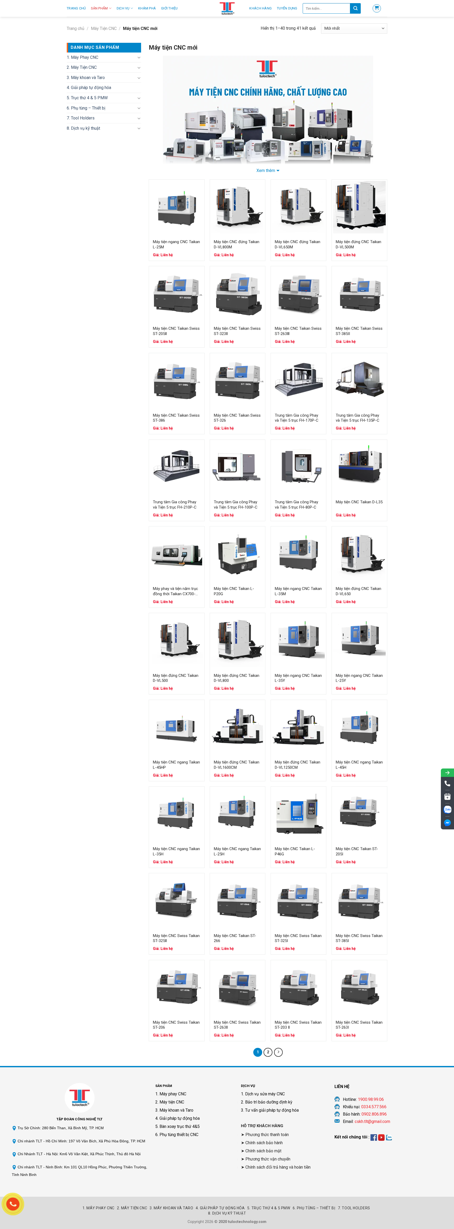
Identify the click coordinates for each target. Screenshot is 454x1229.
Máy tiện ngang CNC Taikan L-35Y (298, 678)
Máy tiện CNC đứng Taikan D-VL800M (236, 244)
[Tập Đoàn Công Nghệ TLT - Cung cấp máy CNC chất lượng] (227, 8)
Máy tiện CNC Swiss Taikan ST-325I (298, 938)
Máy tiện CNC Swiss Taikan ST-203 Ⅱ (298, 1025)
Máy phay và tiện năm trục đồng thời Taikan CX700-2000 (175, 591)
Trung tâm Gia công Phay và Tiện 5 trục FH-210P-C (175, 505)
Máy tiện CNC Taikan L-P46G (295, 851)
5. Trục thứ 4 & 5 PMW (87, 97)
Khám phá (147, 8)
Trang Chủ (76, 8)
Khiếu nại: (364, 1106)
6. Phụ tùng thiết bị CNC (176, 1134)
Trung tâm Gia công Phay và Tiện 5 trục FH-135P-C (357, 418)
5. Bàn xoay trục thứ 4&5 (177, 1126)
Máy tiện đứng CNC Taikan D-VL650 (358, 591)
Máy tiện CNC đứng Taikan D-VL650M (297, 244)
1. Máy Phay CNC (82, 57)
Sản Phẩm (99, 8)
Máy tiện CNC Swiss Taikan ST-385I (359, 938)
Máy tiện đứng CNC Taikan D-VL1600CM (236, 765)
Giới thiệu (169, 8)
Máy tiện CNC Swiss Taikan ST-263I (359, 1025)
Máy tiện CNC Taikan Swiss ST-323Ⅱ (237, 331)
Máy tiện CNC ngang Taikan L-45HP (176, 765)
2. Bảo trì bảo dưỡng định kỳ (266, 1102)
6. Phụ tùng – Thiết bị (86, 108)
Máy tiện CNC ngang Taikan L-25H (237, 851)
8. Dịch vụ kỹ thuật (83, 128)
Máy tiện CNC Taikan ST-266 (235, 938)
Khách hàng (260, 8)
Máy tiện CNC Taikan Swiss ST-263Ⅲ (298, 331)
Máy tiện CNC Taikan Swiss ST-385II (359, 331)
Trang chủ (75, 28)
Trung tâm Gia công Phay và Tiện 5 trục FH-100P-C (235, 505)
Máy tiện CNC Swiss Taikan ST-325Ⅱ (176, 938)
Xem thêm (265, 170)
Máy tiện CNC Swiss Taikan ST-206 (176, 1025)
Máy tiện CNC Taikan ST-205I (357, 851)
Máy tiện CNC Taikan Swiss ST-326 (237, 418)
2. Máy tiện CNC (169, 1102)
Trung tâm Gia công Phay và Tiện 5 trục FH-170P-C (296, 418)
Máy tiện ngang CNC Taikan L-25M (176, 244)
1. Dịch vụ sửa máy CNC (263, 1093)
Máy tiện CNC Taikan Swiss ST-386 (176, 418)
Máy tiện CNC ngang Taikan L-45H (359, 765)
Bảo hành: (365, 1114)
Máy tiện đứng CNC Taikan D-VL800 (236, 678)
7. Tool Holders (81, 118)
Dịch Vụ (123, 8)
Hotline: (363, 1099)
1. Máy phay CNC (170, 1093)
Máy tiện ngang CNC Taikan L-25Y (359, 678)
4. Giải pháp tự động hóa (89, 87)
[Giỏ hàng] (377, 8)
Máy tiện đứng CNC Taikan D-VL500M (358, 244)
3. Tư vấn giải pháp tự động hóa (270, 1110)
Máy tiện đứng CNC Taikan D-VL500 (175, 678)
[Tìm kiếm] (355, 8)
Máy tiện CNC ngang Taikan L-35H (176, 851)
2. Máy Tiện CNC (82, 67)
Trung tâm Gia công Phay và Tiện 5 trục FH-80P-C (296, 505)
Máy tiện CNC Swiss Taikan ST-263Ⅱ (237, 1025)
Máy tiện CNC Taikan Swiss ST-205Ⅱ (176, 331)
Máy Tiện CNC (104, 28)
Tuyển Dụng (287, 8)
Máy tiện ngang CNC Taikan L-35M (298, 591)
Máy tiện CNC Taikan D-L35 (359, 502)
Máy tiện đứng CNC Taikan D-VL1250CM (297, 765)
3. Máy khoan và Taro (86, 77)
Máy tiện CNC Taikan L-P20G (234, 591)
